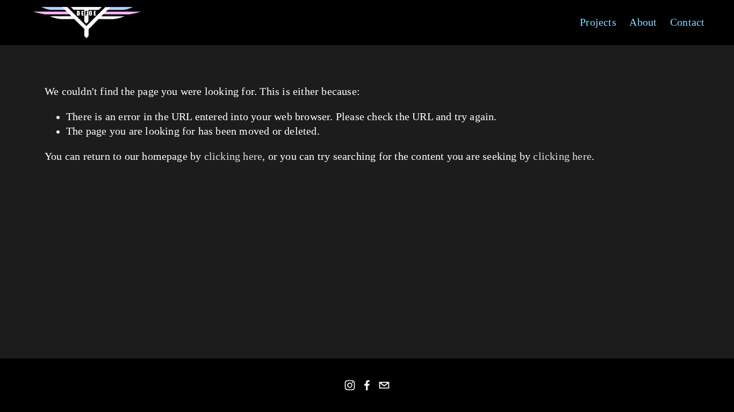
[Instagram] (349, 385)
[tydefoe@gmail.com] (384, 385)
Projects (598, 22)
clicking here (233, 156)
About (643, 22)
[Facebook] (367, 385)
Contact (687, 22)
